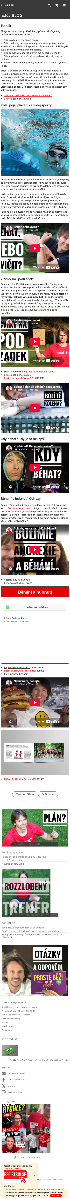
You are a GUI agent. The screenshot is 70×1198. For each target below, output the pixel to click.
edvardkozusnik (14, 1092)
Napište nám (8, 1026)
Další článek (48, 794)
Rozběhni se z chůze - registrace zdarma (20, 1007)
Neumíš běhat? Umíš (13, 863)
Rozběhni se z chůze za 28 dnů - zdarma (24, 857)
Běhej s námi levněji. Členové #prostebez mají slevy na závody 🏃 (32, 935)
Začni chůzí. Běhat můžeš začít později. (23, 927)
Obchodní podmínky (11, 1018)
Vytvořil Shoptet (16, 1189)
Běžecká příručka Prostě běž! (20, 670)
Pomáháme (7, 1030)
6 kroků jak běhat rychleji (18, 98)
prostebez (12, 1086)
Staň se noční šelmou (54, 1179)
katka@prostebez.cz (16, 1073)
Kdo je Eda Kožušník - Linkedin (16, 1014)
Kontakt (5, 1022)
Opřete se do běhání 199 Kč (39, 371)
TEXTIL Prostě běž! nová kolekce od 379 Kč (28, 95)
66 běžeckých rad (15, 1079)
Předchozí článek (25, 794)
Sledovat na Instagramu (28, 1157)
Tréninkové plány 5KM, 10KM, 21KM (18, 1011)
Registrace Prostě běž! (17, 667)
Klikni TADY (9, 1186)
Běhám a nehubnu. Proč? (18, 582)
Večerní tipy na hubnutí (17, 579)
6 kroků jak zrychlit (12, 860)
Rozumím (56, 1195)
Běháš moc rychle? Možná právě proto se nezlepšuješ (31, 931)
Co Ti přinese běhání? (16, 673)
